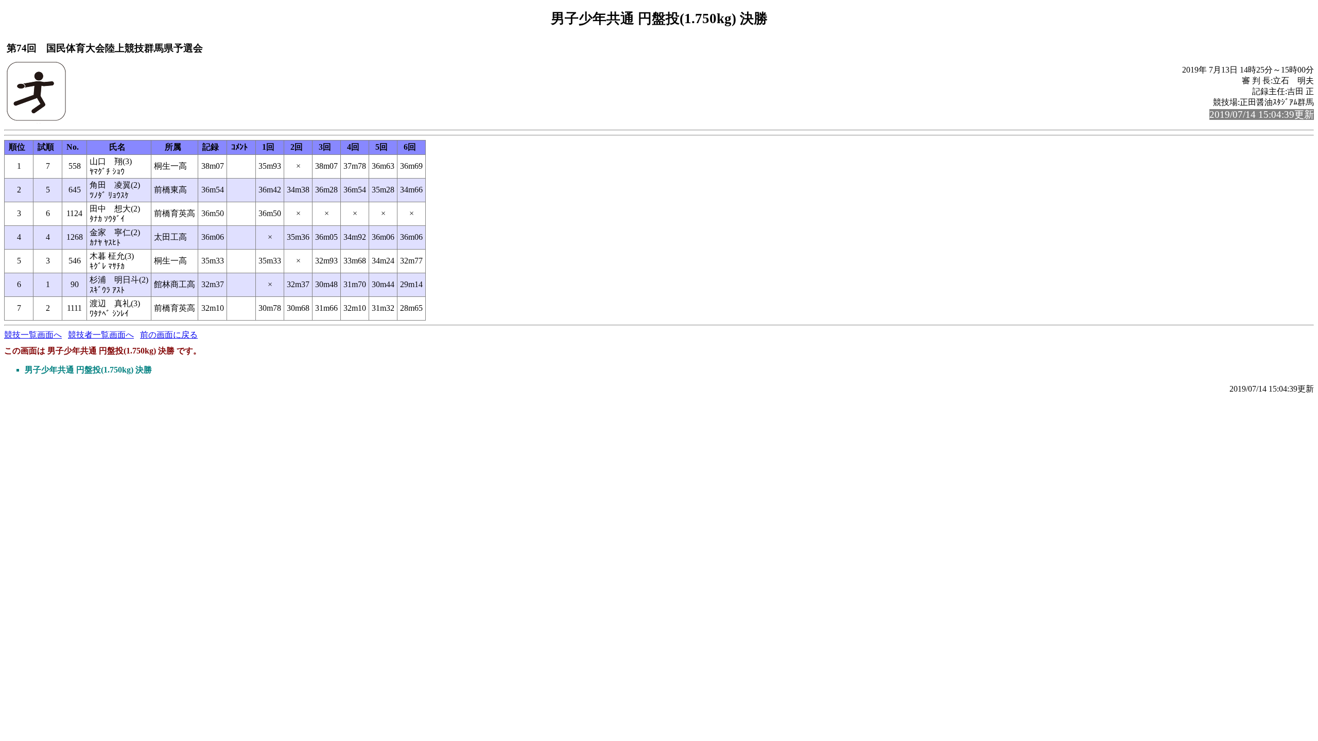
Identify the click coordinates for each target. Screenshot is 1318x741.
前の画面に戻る (169, 334)
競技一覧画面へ (33, 334)
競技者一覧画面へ (101, 334)
